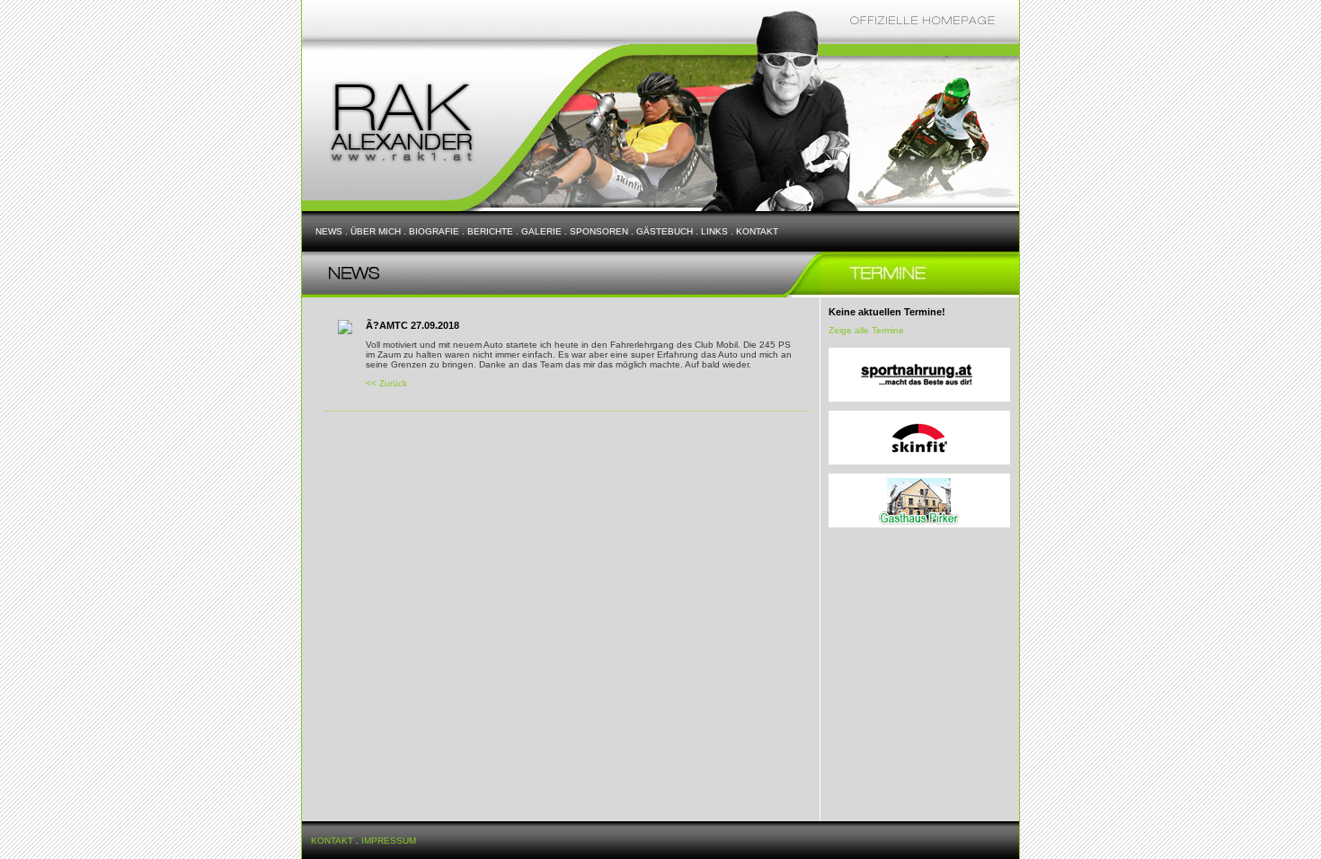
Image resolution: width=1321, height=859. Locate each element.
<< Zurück (386, 383)
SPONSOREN (599, 231)
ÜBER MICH (375, 231)
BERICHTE (490, 231)
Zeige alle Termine (866, 330)
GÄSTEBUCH (664, 231)
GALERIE (541, 231)
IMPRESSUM (388, 841)
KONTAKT (757, 231)
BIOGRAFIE (434, 231)
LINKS (714, 231)
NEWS (328, 231)
